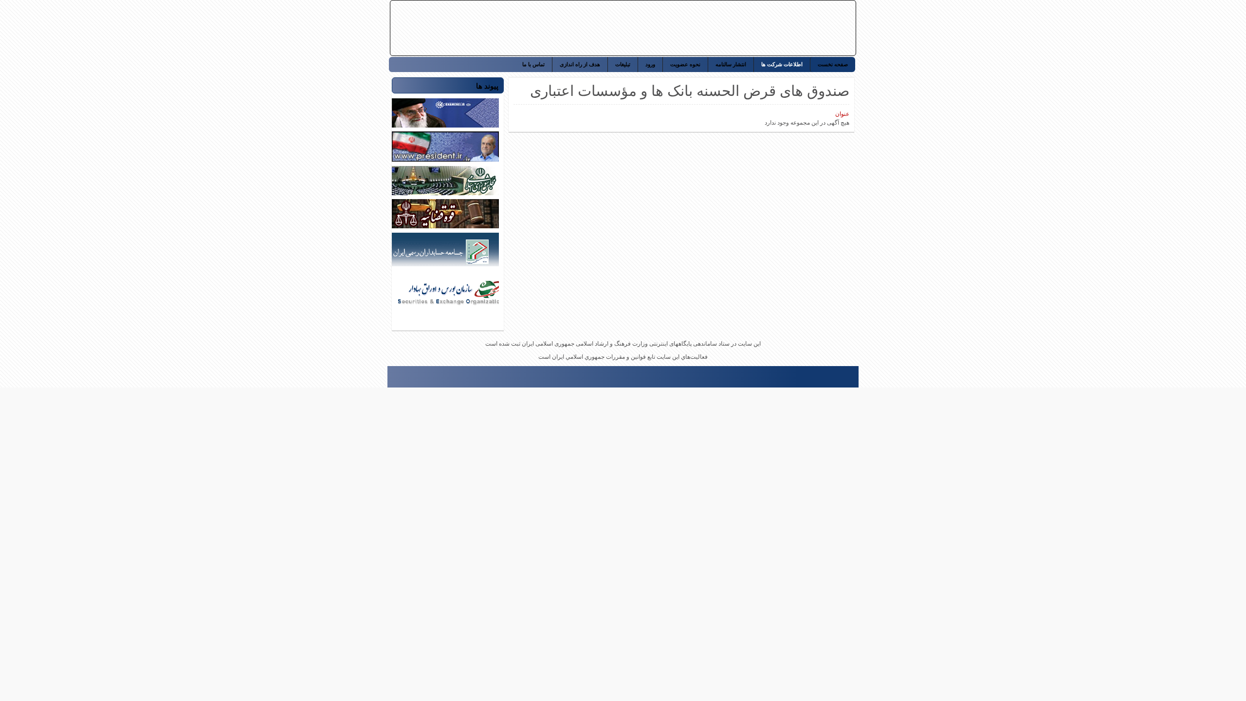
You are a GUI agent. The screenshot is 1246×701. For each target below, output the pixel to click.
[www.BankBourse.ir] (790, 28)
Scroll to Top (392, 380)
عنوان (842, 114)
